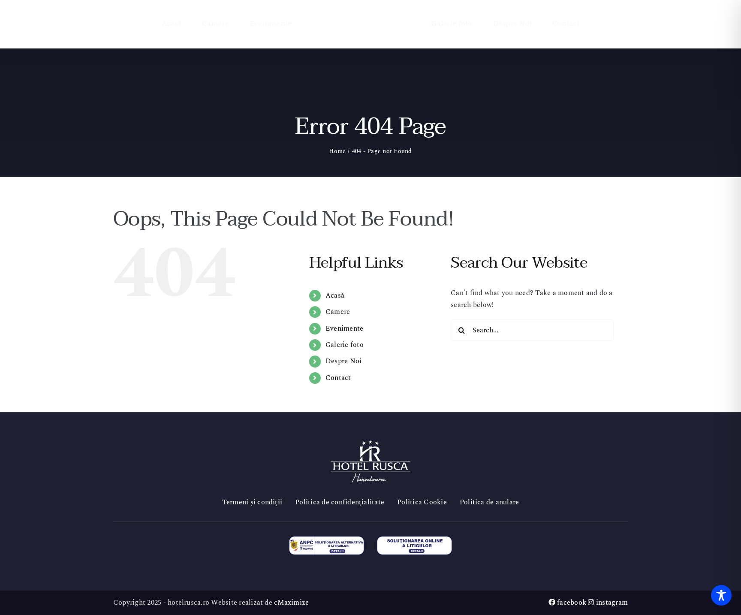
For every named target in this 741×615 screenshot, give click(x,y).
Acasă (334, 295)
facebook (570, 602)
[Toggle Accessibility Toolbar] (721, 595)
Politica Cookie (422, 502)
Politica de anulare (489, 502)
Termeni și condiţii (252, 502)
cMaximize (291, 602)
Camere (337, 312)
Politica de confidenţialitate (339, 502)
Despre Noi (343, 361)
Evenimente (344, 328)
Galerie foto (344, 345)
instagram (611, 602)
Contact (338, 378)
